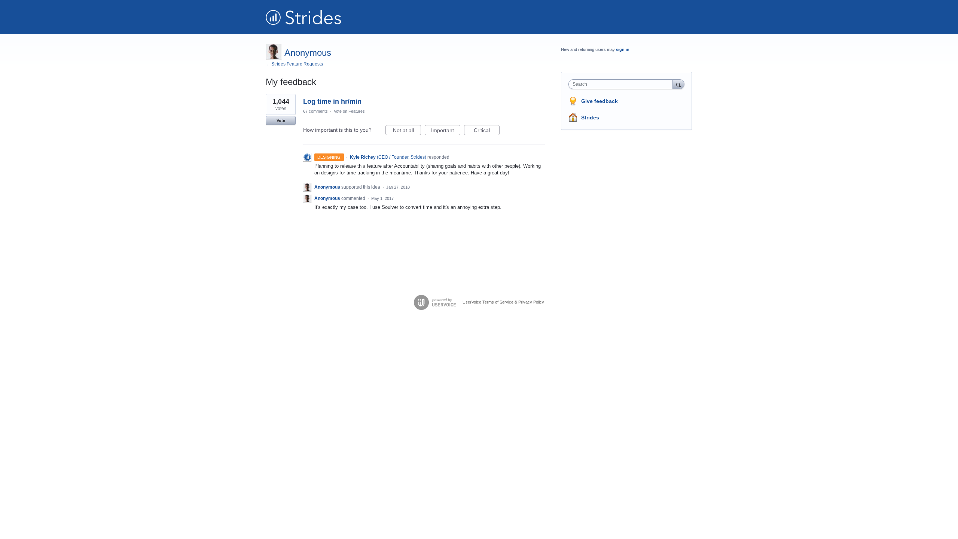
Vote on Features (349, 111)
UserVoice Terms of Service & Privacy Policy (503, 302)
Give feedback (599, 101)
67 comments (315, 111)
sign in (622, 49)
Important (445, 131)
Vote (281, 120)
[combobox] (622, 84)
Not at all (407, 131)
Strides (590, 118)
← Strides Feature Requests (294, 64)
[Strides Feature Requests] (304, 17)
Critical (487, 131)
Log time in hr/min (332, 101)
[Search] (678, 84)
